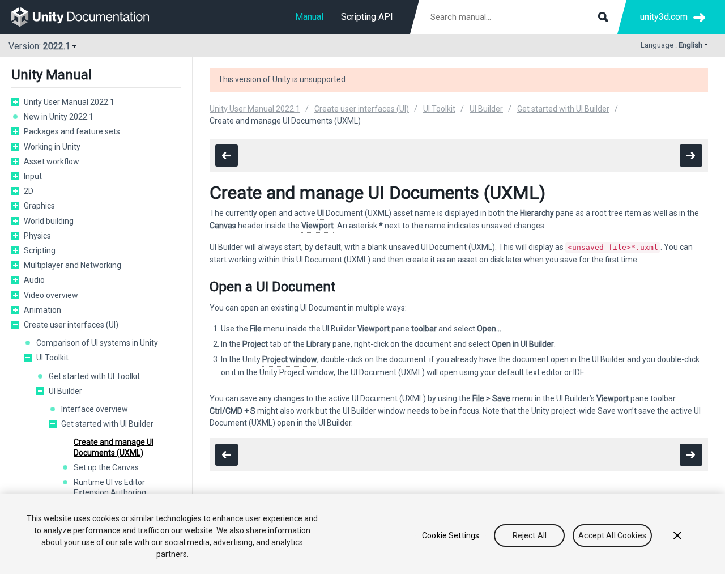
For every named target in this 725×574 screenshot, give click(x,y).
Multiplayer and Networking (72, 265)
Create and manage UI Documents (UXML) (113, 447)
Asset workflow (51, 161)
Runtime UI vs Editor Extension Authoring (110, 487)
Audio (34, 279)
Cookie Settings (450, 535)
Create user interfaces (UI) (71, 324)
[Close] (677, 535)
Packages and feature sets (72, 131)
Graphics (39, 205)
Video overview (51, 295)
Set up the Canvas (106, 467)
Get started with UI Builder (107, 423)
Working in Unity (52, 146)
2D (28, 190)
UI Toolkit (52, 357)
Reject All (530, 535)
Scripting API (367, 16)
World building (49, 221)
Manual (309, 16)
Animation (42, 309)
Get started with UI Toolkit (94, 376)
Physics (37, 235)
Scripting (40, 250)
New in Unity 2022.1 (58, 116)
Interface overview (94, 409)
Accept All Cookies (612, 535)
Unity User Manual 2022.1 (69, 102)
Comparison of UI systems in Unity (97, 342)
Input (33, 176)
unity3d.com (664, 16)
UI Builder (65, 391)
